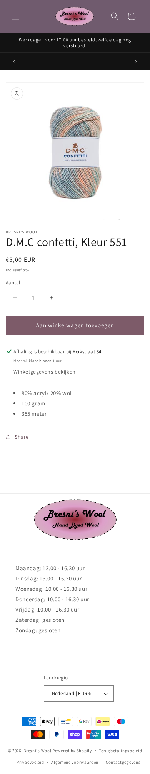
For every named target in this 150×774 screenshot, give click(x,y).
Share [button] (22, 436)
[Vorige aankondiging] (14, 61)
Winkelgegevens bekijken (44, 371)
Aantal (13, 282)
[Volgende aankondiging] (135, 61)
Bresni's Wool (37, 750)
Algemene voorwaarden (74, 762)
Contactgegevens (123, 762)
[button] (15, 16)
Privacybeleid (30, 762)
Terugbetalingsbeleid (120, 750)
